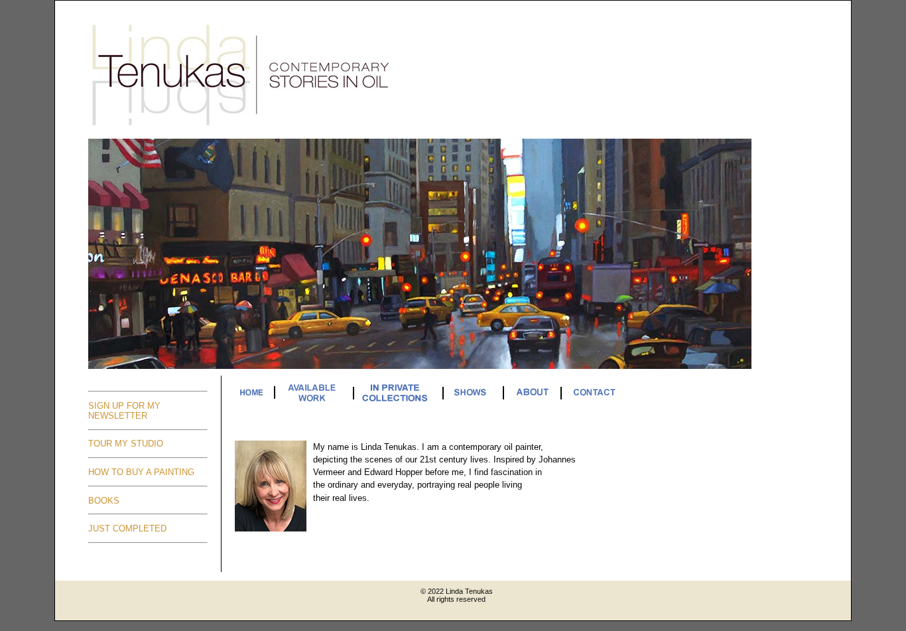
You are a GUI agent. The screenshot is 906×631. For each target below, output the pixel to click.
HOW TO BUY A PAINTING (141, 472)
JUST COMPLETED (127, 528)
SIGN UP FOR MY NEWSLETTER (124, 411)
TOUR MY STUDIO (125, 444)
